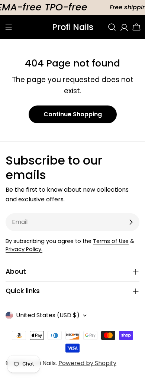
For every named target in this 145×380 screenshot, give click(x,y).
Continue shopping (73, 114)
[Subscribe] (131, 222)
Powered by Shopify (87, 363)
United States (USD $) (48, 315)
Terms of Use (111, 241)
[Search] (111, 27)
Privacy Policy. (24, 249)
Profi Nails (72, 27)
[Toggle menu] (8, 27)
